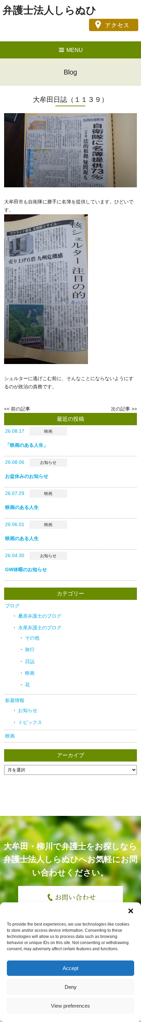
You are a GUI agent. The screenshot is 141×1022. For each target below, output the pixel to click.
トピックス (30, 722)
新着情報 (14, 700)
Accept (70, 968)
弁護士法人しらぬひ (50, 10)
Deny (71, 987)
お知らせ (27, 710)
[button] (130, 910)
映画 (30, 673)
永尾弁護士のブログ (39, 627)
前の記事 (20, 409)
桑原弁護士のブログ (39, 616)
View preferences (70, 1006)
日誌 (30, 661)
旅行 (30, 649)
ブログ (12, 605)
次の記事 (120, 409)
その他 (32, 638)
